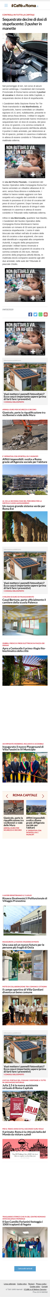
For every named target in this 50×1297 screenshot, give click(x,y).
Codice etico (22, 1284)
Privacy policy (41, 1284)
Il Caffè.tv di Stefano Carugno (35, 1289)
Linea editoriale (10, 1284)
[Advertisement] (25, 716)
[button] (7, 796)
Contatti (45, 1286)
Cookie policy (35, 1286)
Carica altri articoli (25, 1269)
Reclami (31, 1284)
